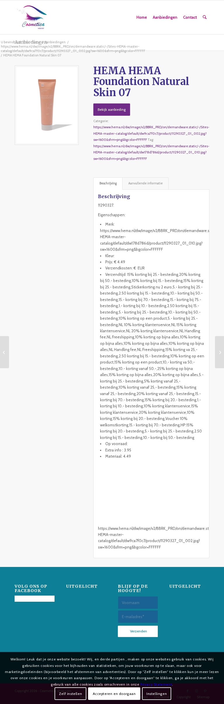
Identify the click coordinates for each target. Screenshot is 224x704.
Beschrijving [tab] (108, 183)
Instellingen (156, 693)
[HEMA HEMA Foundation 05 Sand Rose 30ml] (219, 352)
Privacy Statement (156, 684)
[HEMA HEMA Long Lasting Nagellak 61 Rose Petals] (4, 352)
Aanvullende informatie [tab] (145, 183)
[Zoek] (204, 17)
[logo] (31, 17)
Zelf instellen (70, 693)
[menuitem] (142, 17)
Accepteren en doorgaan (114, 693)
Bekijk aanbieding (112, 109)
